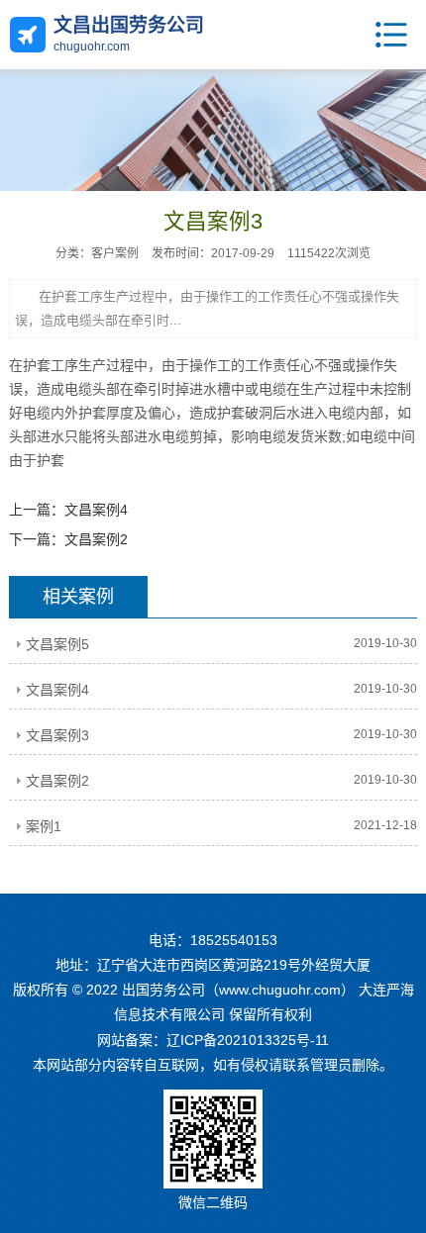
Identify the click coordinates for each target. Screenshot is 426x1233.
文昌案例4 (96, 510)
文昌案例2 (96, 539)
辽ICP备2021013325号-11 (247, 1040)
